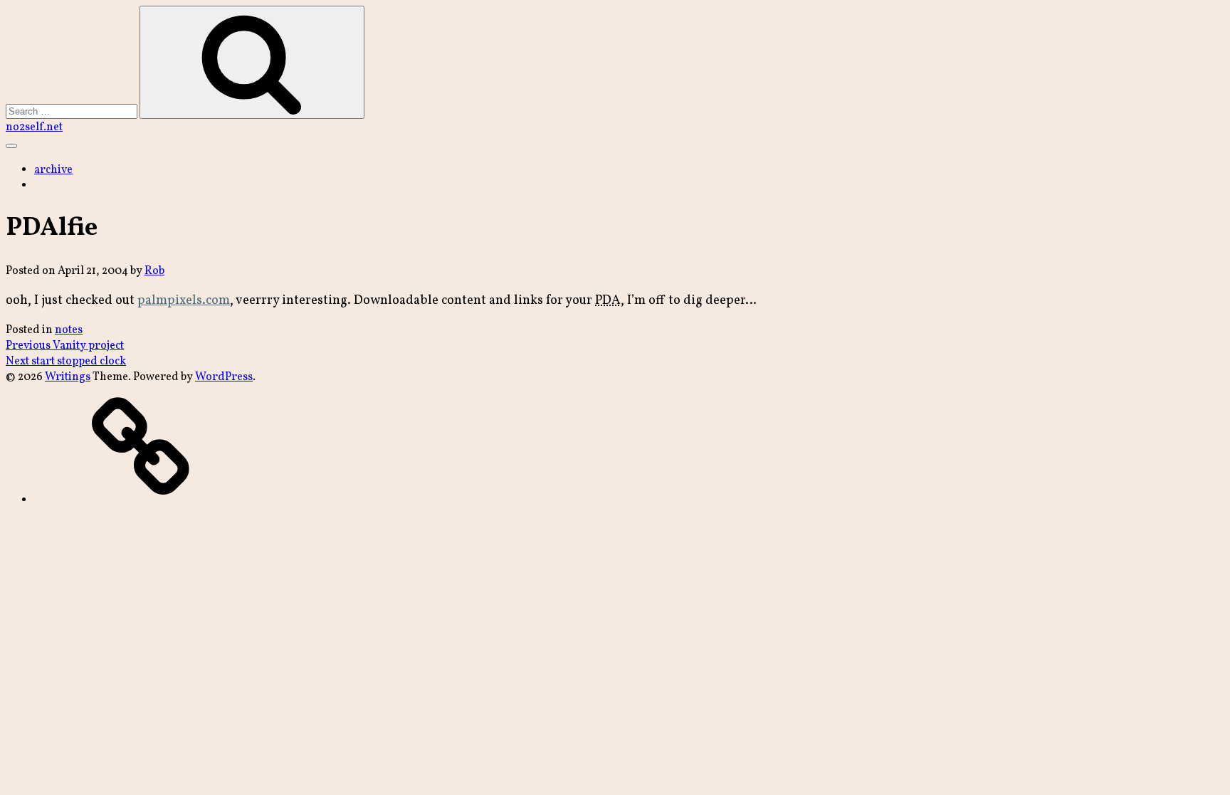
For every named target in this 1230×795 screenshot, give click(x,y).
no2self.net (34, 127)
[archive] (141, 500)
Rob (154, 271)
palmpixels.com (183, 301)
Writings (67, 377)
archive (53, 170)
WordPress (224, 377)
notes (69, 330)
